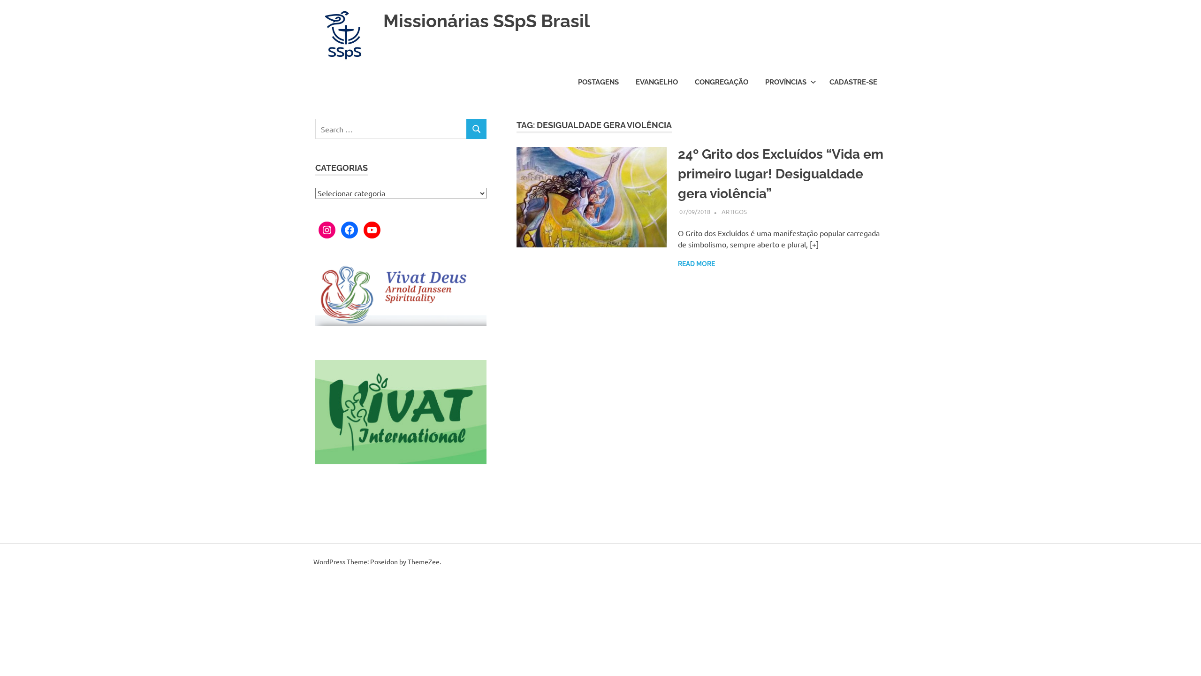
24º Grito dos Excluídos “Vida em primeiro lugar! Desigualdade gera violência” (780, 173)
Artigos (734, 211)
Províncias (785, 82)
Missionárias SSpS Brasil (486, 20)
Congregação (721, 82)
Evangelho (657, 82)
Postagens (598, 82)
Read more (696, 264)
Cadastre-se (853, 82)
